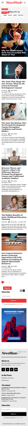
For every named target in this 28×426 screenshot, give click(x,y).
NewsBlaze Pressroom (7, 378)
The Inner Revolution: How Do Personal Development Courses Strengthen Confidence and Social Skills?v (14, 127)
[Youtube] (16, 369)
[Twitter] (7, 369)
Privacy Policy (19, 304)
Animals (4, 395)
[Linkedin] (11, 369)
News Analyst (14, 90)
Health (10, 15)
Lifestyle (4, 9)
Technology (5, 12)
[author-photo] (9, 90)
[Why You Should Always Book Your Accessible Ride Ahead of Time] (14, 40)
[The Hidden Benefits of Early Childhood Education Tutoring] (14, 203)
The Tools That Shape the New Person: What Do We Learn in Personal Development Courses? (13, 84)
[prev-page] (21, 290)
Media (15, 15)
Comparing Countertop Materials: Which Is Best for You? (12, 279)
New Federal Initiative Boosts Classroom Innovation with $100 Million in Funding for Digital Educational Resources (12, 258)
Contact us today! (16, 365)
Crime (5, 15)
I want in (13, 300)
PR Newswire (5, 380)
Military (20, 15)
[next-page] (24, 290)
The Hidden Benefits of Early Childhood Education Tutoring (14, 217)
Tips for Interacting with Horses (11, 393)
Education (4, 90)
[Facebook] (3, 369)
